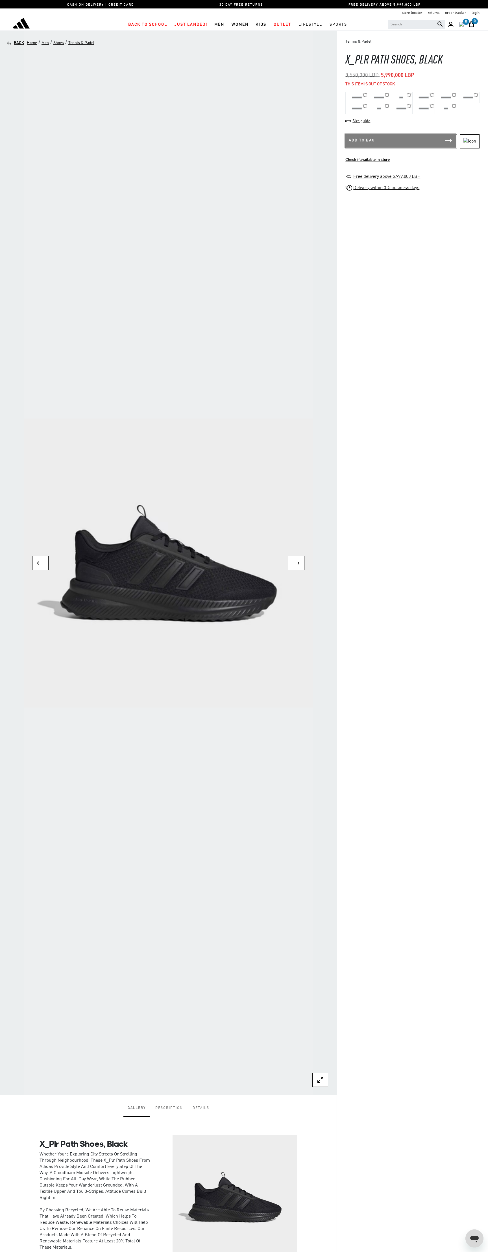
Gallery (137, 1108)
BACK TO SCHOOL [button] (147, 25)
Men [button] (219, 25)
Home (32, 43)
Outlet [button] (282, 25)
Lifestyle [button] (310, 25)
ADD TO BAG (362, 140)
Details (201, 1108)
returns (433, 13)
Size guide (361, 121)
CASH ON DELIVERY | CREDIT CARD (100, 4)
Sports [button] (338, 25)
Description (169, 1108)
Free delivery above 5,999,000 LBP (386, 176)
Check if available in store (367, 160)
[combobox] (416, 24)
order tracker (455, 13)
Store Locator (412, 13)
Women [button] (240, 25)
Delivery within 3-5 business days (386, 188)
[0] (461, 24)
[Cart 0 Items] (471, 24)
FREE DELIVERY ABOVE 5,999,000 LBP (384, 4)
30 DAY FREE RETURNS (241, 4)
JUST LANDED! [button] (191, 25)
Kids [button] (261, 25)
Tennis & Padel (81, 43)
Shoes (58, 43)
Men (45, 43)
